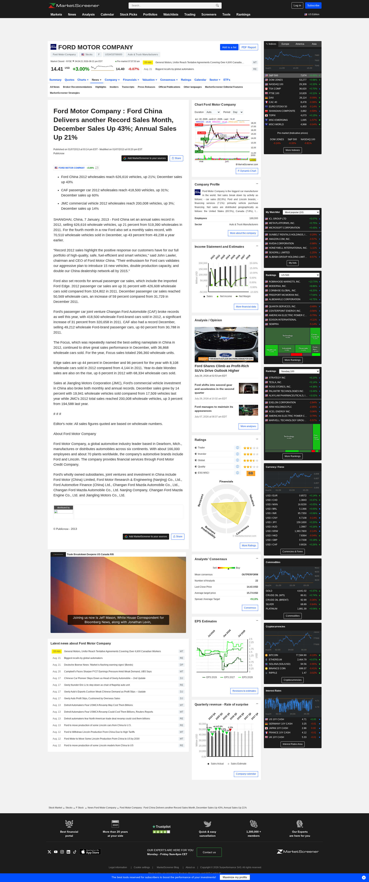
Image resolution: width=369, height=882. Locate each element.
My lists (293, 263)
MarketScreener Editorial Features (224, 87)
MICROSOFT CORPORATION (284, 227)
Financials (130, 79)
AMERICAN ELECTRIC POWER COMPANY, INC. (288, 315)
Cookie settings (142, 867)
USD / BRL (271, 509)
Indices (272, 44)
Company (111, 79)
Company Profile (207, 184)
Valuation (148, 79)
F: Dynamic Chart (247, 171)
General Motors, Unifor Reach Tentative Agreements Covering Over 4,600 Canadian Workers (200, 62)
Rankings (243, 14)
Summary (55, 79)
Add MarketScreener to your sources (146, 158)
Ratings (186, 79)
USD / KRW (272, 531)
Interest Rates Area (293, 744)
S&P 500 (273, 75)
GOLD (269, 591)
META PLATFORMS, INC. (282, 223)
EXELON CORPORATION (282, 402)
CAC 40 (273, 102)
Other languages (193, 87)
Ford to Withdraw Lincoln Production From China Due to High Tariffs (99, 732)
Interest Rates (273, 690)
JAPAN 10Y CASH (278, 728)
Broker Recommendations (77, 87)
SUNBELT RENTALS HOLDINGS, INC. (288, 234)
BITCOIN (273, 655)
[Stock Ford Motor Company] (96, 167)
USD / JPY (271, 522)
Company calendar (246, 774)
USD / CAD (272, 500)
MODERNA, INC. (278, 286)
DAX (271, 97)
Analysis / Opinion (208, 320)
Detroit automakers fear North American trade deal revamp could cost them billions (107, 718)
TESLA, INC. (275, 382)
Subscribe (313, 5)
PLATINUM (271, 608)
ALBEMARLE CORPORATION (284, 299)
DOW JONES (276, 80)
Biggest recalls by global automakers (174, 69)
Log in (297, 5)
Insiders (114, 87)
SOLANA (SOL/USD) (279, 664)
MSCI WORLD (276, 124)
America (300, 44)
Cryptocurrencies (275, 626)
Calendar (107, 14)
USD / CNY (272, 518)
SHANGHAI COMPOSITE (282, 111)
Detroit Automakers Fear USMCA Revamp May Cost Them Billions (98, 705)
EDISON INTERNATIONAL (283, 319)
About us (190, 867)
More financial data (246, 306)
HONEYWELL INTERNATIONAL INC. (288, 248)
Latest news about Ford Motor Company (81, 643)
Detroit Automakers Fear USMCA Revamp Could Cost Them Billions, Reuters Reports (108, 712)
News (72, 14)
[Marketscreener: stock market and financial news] (74, 5)
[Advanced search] (217, 5)
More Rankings (293, 360)
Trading (189, 14)
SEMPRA (274, 324)
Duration (199, 112)
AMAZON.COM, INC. (279, 239)
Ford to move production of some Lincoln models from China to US (98, 745)
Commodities (273, 562)
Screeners (208, 14)
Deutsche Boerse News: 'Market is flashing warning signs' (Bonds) (98, 664)
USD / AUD (271, 526)
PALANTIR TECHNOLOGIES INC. (286, 391)
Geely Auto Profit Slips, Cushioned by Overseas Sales (92, 698)
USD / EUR (272, 495)
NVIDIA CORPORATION (281, 243)
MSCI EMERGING (278, 120)
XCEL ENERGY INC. (280, 411)
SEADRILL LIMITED (279, 252)
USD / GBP (271, 540)
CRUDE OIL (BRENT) (277, 600)
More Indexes (293, 150)
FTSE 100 (274, 93)
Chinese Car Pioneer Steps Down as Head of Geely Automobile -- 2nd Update (104, 678)
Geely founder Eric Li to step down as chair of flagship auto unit (97, 685)
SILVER (270, 604)
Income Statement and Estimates (219, 246)
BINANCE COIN (277, 668)
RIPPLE (273, 673)
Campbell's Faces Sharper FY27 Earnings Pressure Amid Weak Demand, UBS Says (108, 671)
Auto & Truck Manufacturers (243, 224)
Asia (314, 44)
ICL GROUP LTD (277, 218)
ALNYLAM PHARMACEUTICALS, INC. (288, 395)
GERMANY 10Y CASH (281, 723)
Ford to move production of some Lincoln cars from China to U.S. (97, 725)
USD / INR (271, 513)
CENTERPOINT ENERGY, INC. (285, 311)
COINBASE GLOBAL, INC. (282, 290)
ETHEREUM (275, 659)
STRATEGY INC (277, 377)
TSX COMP (275, 88)
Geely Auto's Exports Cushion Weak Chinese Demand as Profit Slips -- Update (105, 691)
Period (226, 112)
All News (55, 87)
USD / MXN (272, 504)
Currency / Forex (275, 467)
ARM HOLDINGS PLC (280, 407)
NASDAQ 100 (276, 84)
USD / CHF (271, 544)
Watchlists (170, 14)
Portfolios (150, 14)
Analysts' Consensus (211, 559)
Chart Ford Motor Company (215, 104)
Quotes (69, 79)
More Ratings (249, 545)
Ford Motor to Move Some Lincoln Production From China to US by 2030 (102, 738)
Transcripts (128, 87)
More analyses (248, 426)
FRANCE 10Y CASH (279, 732)
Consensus (168, 79)
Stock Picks (128, 14)
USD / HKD (272, 535)
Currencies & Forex (293, 551)
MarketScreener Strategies (65, 93)
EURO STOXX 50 (278, 106)
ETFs (227, 79)
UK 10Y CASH (276, 737)
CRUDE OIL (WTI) (275, 595)
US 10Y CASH (276, 719)
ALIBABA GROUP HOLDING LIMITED (288, 257)
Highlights (100, 87)
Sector (214, 79)
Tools (226, 14)
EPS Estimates (206, 621)
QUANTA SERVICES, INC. (282, 306)
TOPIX (272, 115)
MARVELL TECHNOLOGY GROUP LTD (288, 420)
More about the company (243, 233)
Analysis (88, 14)
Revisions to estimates (244, 691)
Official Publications (169, 87)
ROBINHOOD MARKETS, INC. (285, 281)
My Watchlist (273, 212)
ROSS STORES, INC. (280, 386)
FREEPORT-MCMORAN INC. (284, 295)
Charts (82, 79)
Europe (285, 44)
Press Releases (146, 87)
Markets (56, 14)
